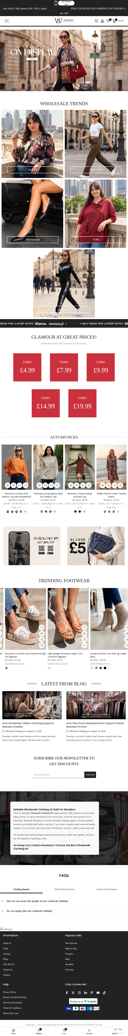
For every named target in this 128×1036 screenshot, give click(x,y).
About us (7, 943)
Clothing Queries (21, 889)
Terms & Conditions (12, 1008)
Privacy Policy (9, 992)
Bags (67, 959)
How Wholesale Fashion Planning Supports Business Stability (28, 724)
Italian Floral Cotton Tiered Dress (111, 495)
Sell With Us (8, 964)
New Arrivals (71, 943)
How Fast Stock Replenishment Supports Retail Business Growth (95, 724)
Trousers (69, 954)
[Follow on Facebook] (66, 992)
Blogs (5, 959)
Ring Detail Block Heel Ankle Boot (61, 653)
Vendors (6, 975)
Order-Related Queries (64, 889)
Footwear (69, 969)
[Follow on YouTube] (98, 992)
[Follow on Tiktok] (104, 992)
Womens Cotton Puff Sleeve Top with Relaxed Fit (16, 495)
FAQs (5, 948)
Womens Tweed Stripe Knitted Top (79, 495)
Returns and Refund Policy (15, 997)
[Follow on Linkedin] (85, 992)
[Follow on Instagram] (79, 992)
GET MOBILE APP (66, 3)
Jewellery (69, 964)
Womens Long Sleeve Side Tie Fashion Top (48, 495)
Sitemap (6, 954)
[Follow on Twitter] (73, 992)
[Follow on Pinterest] (91, 992)
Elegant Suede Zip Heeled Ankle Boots (106, 653)
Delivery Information (12, 1002)
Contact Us (8, 969)
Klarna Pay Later (10, 1013)
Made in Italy (71, 948)
